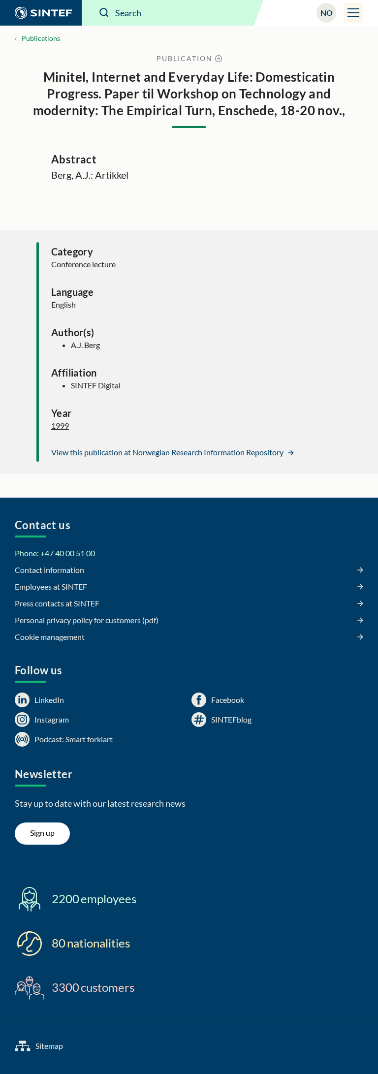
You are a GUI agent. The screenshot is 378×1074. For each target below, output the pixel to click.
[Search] (104, 13)
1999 (60, 425)
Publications (41, 38)
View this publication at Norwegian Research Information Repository (168, 452)
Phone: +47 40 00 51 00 (55, 553)
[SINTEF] (41, 13)
